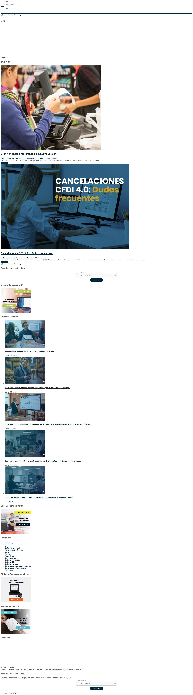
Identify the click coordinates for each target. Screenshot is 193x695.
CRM (6, 546)
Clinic (7, 542)
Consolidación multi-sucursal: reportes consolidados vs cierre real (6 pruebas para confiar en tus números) (47, 424)
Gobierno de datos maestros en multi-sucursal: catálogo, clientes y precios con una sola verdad (43, 461)
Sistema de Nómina (12, 560)
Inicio (6, 1)
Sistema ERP (38, 159)
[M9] (3, 21)
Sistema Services (11, 564)
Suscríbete (96, 280)
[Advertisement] (96, 37)
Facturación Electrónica (10, 159)
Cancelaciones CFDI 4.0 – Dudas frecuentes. (27, 253)
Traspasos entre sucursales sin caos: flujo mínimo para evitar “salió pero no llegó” (37, 388)
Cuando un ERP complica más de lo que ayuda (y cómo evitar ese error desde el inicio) (39, 498)
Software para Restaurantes (15, 568)
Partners (8, 554)
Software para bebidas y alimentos (18, 566)
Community (9, 544)
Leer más (4, 163)
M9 (16, 693)
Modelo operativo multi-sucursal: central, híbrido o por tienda (29, 351)
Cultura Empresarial (8, 258)
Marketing (8, 552)
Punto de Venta (26, 159)
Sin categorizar (10, 558)
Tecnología (9, 570)
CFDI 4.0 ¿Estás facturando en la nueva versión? (29, 153)
